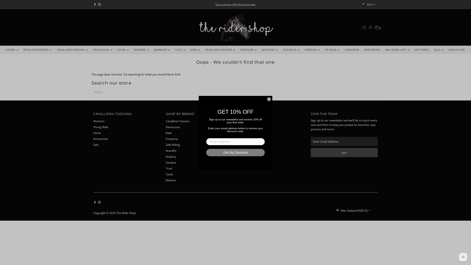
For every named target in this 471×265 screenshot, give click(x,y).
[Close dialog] (269, 99)
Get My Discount (235, 152)
